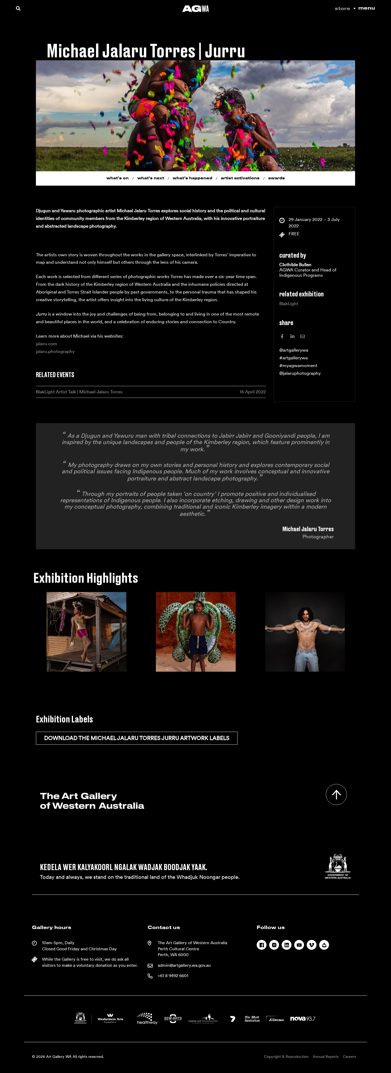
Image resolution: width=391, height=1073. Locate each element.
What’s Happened (192, 178)
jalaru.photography (55, 351)
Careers (349, 1056)
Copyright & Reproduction (286, 1056)
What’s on (117, 178)
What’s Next (150, 178)
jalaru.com (46, 343)
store (342, 9)
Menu (366, 8)
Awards (276, 178)
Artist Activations (240, 178)
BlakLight (288, 303)
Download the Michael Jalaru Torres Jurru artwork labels (136, 738)
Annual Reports (326, 1056)
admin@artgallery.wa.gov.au (184, 965)
